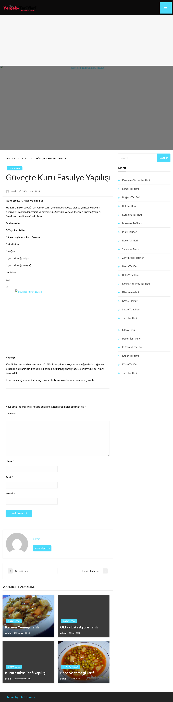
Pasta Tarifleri (130, 266)
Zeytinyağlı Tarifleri (133, 257)
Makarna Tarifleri (132, 223)
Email (9, 477)
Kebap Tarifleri (130, 355)
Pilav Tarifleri (129, 231)
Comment (12, 413)
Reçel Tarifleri (130, 240)
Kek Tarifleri (129, 205)
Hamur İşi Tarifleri (132, 338)
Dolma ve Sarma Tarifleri (136, 180)
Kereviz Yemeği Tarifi (22, 627)
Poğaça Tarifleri (131, 197)
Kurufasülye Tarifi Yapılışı (25, 673)
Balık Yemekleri (130, 274)
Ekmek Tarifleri (130, 188)
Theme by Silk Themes (20, 697)
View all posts (42, 548)
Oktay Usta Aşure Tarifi (79, 627)
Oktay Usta (26, 158)
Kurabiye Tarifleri (132, 214)
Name (10, 461)
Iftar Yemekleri (70, 667)
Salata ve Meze (130, 249)
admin (14, 191)
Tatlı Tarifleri (129, 318)
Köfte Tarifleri (130, 300)
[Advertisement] (86, 40)
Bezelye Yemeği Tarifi (77, 673)
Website (10, 493)
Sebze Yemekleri (131, 309)
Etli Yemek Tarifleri (132, 347)
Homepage (11, 158)
